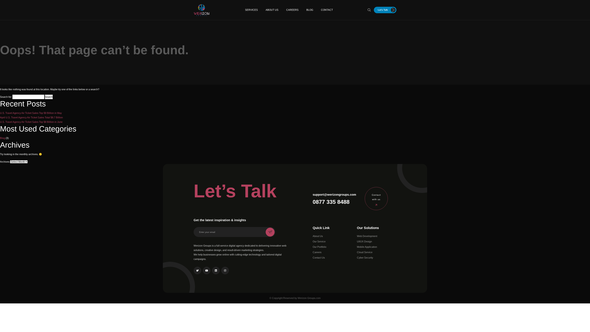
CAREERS (292, 10)
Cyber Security (365, 257)
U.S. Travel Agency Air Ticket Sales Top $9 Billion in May (31, 113)
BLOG (309, 10)
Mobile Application (367, 247)
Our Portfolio (319, 247)
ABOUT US (272, 10)
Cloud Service (364, 252)
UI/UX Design (364, 241)
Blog (2, 138)
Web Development (367, 236)
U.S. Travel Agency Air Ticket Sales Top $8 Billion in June (31, 122)
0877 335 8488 (331, 202)
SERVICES (251, 10)
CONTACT (327, 10)
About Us (318, 236)
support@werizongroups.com (334, 194)
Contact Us (319, 257)
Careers (317, 252)
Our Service (319, 241)
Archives (5, 161)
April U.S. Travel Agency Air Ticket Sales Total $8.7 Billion (31, 117)
